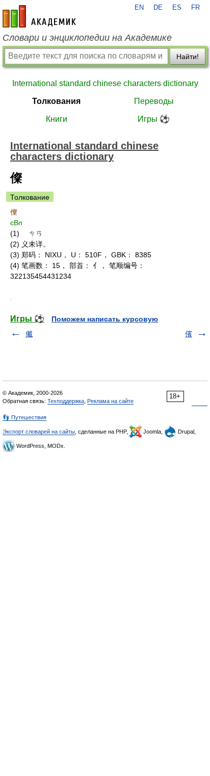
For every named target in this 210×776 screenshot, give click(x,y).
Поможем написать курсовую (104, 319)
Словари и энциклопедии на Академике (87, 38)
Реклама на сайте (110, 401)
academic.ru (39, 16)
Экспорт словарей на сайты (39, 432)
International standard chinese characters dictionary (105, 83)
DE (158, 7)
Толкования (56, 101)
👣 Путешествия (24, 417)
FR (195, 7)
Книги (56, 119)
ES (176, 7)
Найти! (187, 56)
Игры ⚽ (154, 119)
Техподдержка (65, 401)
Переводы (154, 101)
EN (139, 7)
